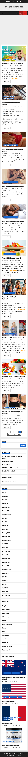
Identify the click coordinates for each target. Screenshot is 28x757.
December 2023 (6, 558)
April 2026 (5, 503)
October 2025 (5, 511)
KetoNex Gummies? (7, 465)
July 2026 (4, 492)
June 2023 (5, 580)
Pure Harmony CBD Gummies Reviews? (14, 367)
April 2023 (5, 588)
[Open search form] (17, 13)
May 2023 (4, 584)
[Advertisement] (14, 30)
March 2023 (5, 591)
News (3, 631)
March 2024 (5, 547)
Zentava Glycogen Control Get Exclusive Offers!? (13, 678)
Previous (4, 432)
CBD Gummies (7, 59)
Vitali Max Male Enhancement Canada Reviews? (14, 139)
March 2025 (5, 529)
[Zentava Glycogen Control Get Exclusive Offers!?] (14, 667)
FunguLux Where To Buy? (8, 471)
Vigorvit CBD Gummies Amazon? (14, 248)
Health (13, 59)
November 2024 (6, 536)
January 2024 (5, 555)
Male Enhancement (8, 98)
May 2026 (4, 500)
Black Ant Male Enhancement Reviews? (14, 211)
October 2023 (5, 566)
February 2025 (6, 533)
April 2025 (5, 525)
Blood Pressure (6, 610)
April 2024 (5, 544)
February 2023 (6, 595)
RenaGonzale (6, 65)
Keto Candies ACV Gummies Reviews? (14, 328)
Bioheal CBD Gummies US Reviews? (14, 53)
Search (4, 441)
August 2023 (5, 573)
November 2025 (6, 507)
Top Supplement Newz (14, 6)
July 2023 (4, 577)
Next (18, 434)
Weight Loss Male (6, 650)
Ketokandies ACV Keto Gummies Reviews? (14, 287)
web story (4, 639)
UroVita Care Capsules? (8, 461)
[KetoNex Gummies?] (14, 713)
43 (14, 434)
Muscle (4, 628)
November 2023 (6, 562)
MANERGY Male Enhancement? (10, 468)
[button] (2, 13)
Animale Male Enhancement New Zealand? (14, 92)
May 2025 (4, 522)
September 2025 (6, 514)
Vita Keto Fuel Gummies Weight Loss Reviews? (14, 401)
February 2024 (6, 551)
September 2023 (6, 569)
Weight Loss (11, 292)
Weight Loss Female (7, 646)
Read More (7, 82)
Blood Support (6, 613)
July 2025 (4, 518)
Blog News (6, 96)
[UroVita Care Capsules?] (14, 691)
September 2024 (6, 540)
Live (25, 13)
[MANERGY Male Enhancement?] (14, 735)
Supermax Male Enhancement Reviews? (14, 176)
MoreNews (10, 755)
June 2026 (5, 496)
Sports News (5, 635)
